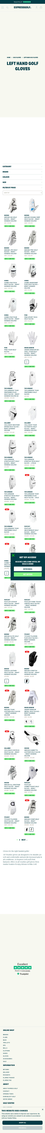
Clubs (5, 1037)
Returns (6, 1069)
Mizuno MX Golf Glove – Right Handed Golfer (10, 219)
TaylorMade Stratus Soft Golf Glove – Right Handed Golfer (11, 462)
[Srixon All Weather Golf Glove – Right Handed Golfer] (12, 773)
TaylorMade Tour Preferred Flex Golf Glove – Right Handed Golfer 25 (11, 393)
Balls (5, 1048)
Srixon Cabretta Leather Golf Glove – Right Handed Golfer (32, 753)
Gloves (5, 1056)
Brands (5, 1034)
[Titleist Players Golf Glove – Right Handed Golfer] (12, 807)
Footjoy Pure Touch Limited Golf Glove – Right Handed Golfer (32, 604)
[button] (2, 7)
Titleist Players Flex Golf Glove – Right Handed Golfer (31, 639)
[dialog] (22, 1120)
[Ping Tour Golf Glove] (12, 338)
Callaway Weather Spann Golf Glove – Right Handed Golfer (12, 427)
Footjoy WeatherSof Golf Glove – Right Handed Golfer (31, 531)
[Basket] (41, 7)
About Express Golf (10, 1088)
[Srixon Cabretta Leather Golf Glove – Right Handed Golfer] (32, 738)
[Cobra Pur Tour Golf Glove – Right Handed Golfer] (12, 305)
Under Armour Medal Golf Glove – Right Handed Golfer (32, 712)
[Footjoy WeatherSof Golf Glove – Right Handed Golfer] (32, 516)
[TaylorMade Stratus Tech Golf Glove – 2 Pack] (32, 447)
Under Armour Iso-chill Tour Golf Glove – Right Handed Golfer (32, 352)
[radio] (27, 362)
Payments (6, 1075)
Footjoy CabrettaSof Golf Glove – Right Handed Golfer (31, 787)
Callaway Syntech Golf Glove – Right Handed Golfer (11, 752)
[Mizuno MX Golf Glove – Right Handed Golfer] (12, 205)
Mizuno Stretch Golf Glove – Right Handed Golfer (32, 672)
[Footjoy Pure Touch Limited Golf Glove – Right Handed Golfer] (32, 590)
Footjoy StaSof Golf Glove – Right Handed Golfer (11, 603)
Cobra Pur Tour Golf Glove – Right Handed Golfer (11, 319)
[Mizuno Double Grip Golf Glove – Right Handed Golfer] (32, 205)
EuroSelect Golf (9, 1096)
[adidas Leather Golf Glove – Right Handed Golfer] (12, 659)
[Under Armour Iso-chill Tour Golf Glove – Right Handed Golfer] (32, 338)
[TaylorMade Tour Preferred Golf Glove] (32, 378)
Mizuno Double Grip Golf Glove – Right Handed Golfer (32, 219)
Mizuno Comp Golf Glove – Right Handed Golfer (31, 821)
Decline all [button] (22, 1128)
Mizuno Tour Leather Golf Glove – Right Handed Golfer (12, 712)
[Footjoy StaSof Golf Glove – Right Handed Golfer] (12, 590)
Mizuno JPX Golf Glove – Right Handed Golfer (10, 252)
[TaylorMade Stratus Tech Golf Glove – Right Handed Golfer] (12, 482)
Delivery (6, 1072)
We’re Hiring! (7, 1099)
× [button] (42, 1109)
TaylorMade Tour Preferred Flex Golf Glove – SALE (31, 495)
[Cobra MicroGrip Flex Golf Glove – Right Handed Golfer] (32, 271)
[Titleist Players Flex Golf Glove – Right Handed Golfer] (32, 624)
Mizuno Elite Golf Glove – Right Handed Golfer (11, 638)
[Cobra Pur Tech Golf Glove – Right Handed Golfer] (12, 271)
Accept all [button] (22, 1123)
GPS (4, 1045)
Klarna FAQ (7, 1080)
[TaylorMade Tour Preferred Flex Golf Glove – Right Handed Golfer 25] (12, 378)
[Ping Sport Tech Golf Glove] (32, 305)
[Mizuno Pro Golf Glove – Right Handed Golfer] (32, 238)
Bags (5, 1040)
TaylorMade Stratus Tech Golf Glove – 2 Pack (32, 461)
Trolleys (6, 1042)
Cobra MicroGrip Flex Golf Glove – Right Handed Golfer (31, 285)
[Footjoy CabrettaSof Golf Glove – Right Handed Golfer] (32, 773)
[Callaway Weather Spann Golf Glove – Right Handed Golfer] (12, 413)
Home (8, 57)
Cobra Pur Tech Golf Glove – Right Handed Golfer (11, 284)
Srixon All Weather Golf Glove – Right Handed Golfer (12, 786)
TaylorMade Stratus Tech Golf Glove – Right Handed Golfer (11, 496)
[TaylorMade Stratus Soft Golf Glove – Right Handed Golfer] (12, 447)
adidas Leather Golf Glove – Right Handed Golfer (11, 672)
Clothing (6, 1051)
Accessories (7, 1059)
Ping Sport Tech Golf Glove (30, 318)
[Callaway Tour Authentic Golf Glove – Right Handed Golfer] (32, 413)
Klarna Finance (9, 1078)
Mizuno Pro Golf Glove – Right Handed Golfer (31, 252)
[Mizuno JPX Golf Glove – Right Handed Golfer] (12, 238)
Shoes (5, 1053)
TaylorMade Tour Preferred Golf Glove (31, 392)
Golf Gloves (17, 57)
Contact (6, 1091)
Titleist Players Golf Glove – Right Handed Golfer (11, 821)
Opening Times (8, 1094)
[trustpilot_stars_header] (27, 2)
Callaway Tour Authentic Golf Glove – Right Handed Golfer (30, 427)
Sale (4, 1061)
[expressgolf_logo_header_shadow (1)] (22, 7)
